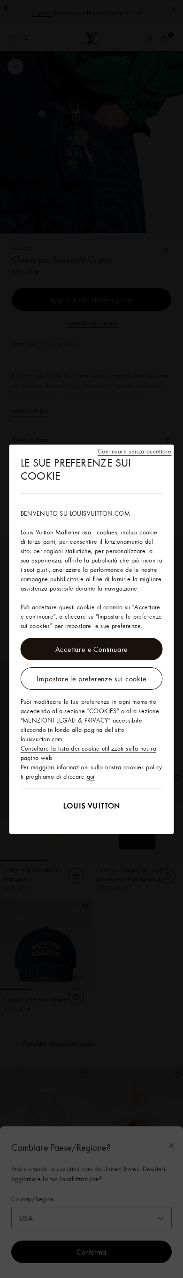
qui (91, 776)
